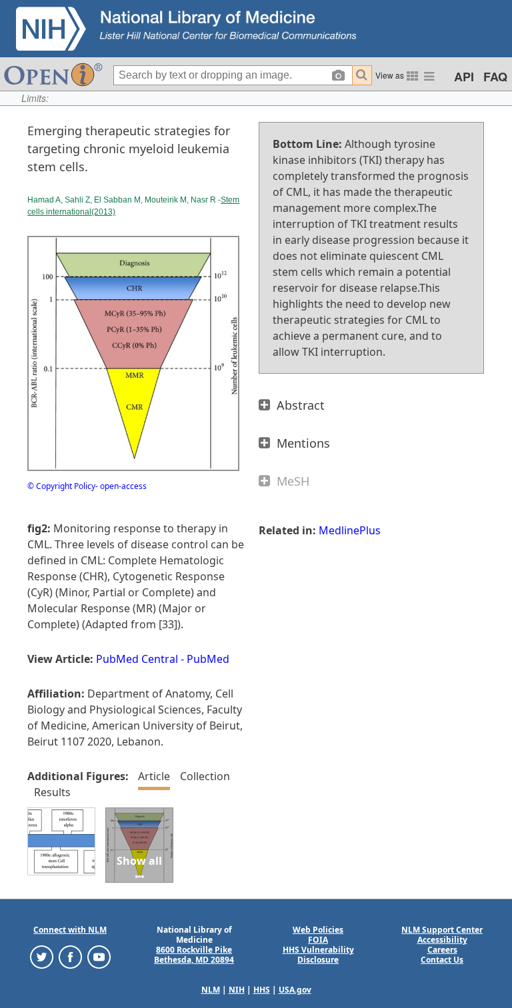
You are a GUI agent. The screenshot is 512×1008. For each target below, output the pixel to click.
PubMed (208, 659)
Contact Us (442, 959)
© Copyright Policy (61, 486)
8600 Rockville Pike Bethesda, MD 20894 (194, 954)
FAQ (495, 76)
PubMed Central (137, 659)
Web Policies (318, 929)
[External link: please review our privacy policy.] (41, 956)
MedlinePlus (350, 530)
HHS (261, 989)
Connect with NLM (70, 929)
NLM (210, 989)
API (464, 76)
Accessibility (442, 939)
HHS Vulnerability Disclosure (318, 954)
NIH (237, 989)
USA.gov (295, 989)
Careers (442, 949)
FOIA (318, 939)
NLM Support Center (442, 929)
